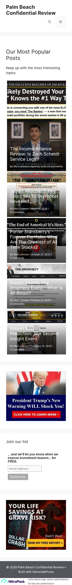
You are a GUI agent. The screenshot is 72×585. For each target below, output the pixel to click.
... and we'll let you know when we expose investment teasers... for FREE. (33, 458)
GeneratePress (43, 572)
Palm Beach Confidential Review (31, 10)
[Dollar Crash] (36, 549)
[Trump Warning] (36, 420)
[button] (49, 22)
